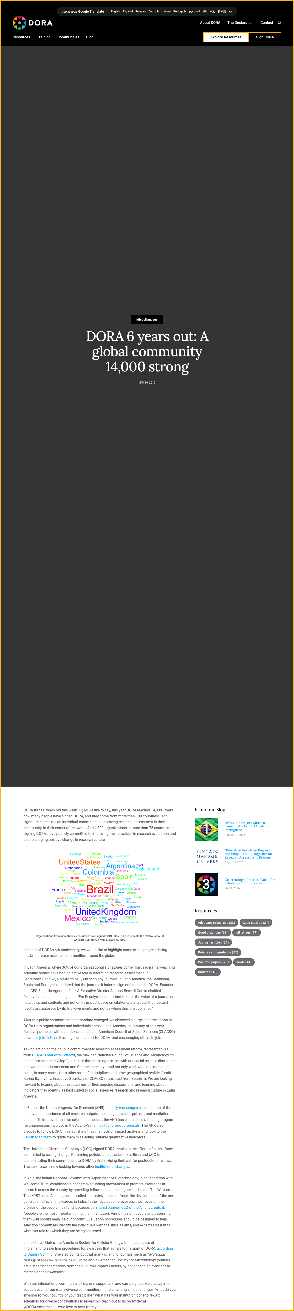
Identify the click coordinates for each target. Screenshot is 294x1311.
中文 (212, 11)
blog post (68, 997)
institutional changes (112, 1166)
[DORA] (33, 23)
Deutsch (154, 11)
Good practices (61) (213, 932)
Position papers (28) (213, 962)
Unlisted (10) (208, 972)
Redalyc (48, 979)
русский (194, 11)
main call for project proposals (115, 1125)
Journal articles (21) (213, 942)
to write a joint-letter (39, 1037)
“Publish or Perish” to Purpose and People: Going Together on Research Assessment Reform (248, 854)
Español (128, 11)
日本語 (222, 11)
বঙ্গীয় (205, 11)
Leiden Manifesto (37, 1137)
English (115, 11)
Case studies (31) (256, 922)
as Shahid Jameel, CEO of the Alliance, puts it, (127, 1207)
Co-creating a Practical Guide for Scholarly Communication (250, 881)
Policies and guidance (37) (218, 952)
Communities (68, 37)
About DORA (210, 22)
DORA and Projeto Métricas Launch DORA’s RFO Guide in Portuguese (247, 826)
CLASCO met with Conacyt (53, 1055)
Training (44, 37)
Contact (266, 22)
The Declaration (240, 22)
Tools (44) (244, 962)
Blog (89, 37)
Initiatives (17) (246, 932)
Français (141, 11)
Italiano (166, 11)
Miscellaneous (147, 319)
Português (179, 11)
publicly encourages (121, 1108)
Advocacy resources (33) (216, 922)
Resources (21, 37)
